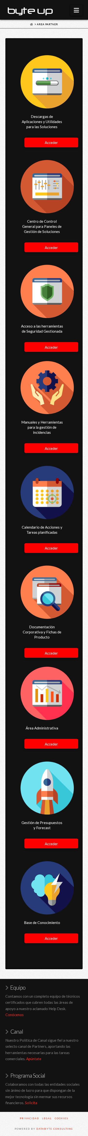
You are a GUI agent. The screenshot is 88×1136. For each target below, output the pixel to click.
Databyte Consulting (54, 1128)
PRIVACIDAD (29, 1118)
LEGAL (47, 1118)
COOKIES (61, 1118)
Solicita (31, 1102)
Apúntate (33, 1058)
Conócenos (14, 1014)
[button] (76, 10)
